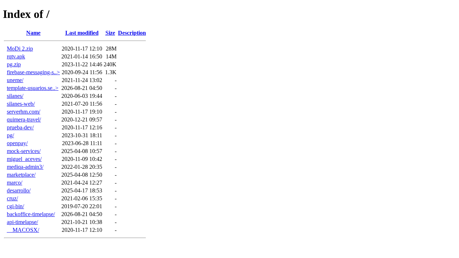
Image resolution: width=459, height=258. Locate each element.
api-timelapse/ (22, 222)
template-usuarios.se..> (32, 88)
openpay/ (17, 143)
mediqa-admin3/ (25, 167)
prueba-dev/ (20, 127)
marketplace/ (21, 175)
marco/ (14, 183)
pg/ (10, 135)
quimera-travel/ (24, 119)
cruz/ (12, 198)
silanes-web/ (21, 104)
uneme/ (15, 80)
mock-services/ (24, 151)
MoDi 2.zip (20, 49)
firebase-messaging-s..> (33, 72)
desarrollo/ (18, 190)
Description (132, 33)
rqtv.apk (16, 56)
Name (33, 33)
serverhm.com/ (23, 112)
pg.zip (14, 64)
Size (110, 33)
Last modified (82, 33)
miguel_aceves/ (24, 159)
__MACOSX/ (23, 230)
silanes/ (15, 96)
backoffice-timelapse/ (31, 214)
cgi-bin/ (15, 206)
